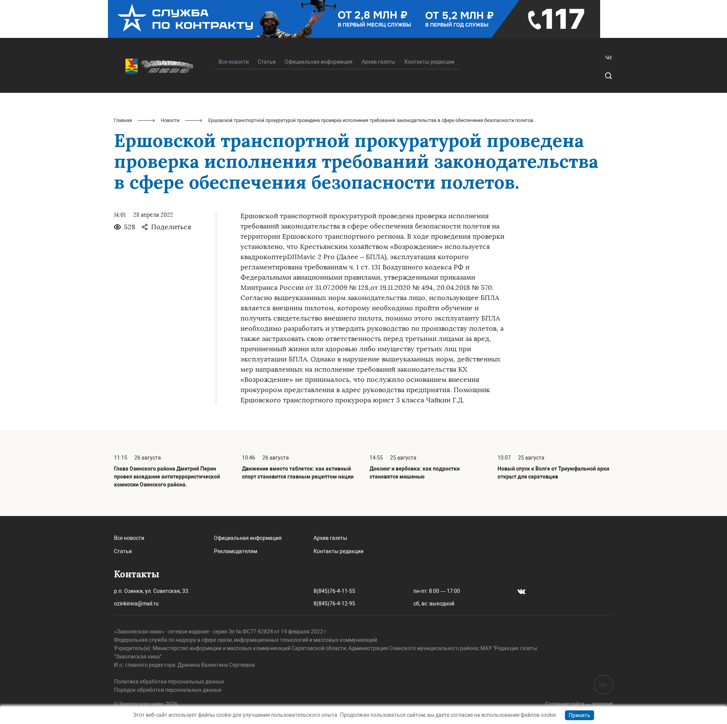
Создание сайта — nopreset (579, 704)
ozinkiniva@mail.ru (136, 603)
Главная (123, 120)
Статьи (267, 62)
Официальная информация (319, 62)
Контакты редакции (429, 62)
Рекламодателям (235, 551)
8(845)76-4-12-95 (334, 603)
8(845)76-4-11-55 (334, 591)
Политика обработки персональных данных (169, 682)
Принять (579, 715)
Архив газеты (378, 62)
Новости (170, 120)
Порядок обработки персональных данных (168, 690)
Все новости (129, 538)
